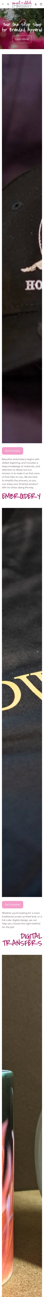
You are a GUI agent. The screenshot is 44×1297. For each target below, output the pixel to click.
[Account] (35, 4)
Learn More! (22, 39)
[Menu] (3, 4)
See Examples (12, 451)
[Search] (8, 4)
